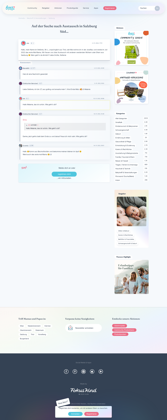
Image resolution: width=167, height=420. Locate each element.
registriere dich (64, 174)
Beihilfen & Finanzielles (126, 239)
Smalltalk (119, 122)
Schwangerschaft (122, 130)
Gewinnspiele (119, 326)
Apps (96, 8)
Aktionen (58, 8)
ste (28, 43)
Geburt (118, 134)
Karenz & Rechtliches (123, 149)
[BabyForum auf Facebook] (66, 371)
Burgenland (24, 339)
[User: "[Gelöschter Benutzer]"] (20, 83)
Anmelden (75, 414)
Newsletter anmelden (84, 328)
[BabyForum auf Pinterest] (75, 371)
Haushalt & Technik (123, 169)
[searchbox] (149, 8)
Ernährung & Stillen (123, 138)
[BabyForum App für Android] (100, 371)
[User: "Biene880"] (20, 68)
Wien (22, 326)
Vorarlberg (42, 334)
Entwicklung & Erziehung (125, 145)
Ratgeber (45, 8)
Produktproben (120, 334)
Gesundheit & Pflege (123, 141)
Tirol (32, 334)
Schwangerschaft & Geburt (127, 243)
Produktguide (72, 8)
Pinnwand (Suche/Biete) (125, 176)
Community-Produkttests (124, 330)
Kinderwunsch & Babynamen (127, 126)
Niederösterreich (34, 326)
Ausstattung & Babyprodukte (127, 153)
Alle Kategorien (121, 118)
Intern (118, 180)
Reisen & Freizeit (122, 161)
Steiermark (39, 330)
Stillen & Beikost (123, 231)
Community (32, 8)
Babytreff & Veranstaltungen (126, 172)
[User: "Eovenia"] (20, 145)
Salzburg (23, 334)
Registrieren (110, 8)
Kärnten (48, 326)
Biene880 (26, 68)
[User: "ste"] (23, 43)
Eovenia (25, 146)
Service (86, 8)
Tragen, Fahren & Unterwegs (126, 165)
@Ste (25, 120)
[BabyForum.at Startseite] (10, 8)
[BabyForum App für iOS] (92, 371)
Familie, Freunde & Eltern (125, 157)
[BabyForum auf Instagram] (83, 371)
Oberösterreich (25, 330)
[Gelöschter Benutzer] (30, 83)
